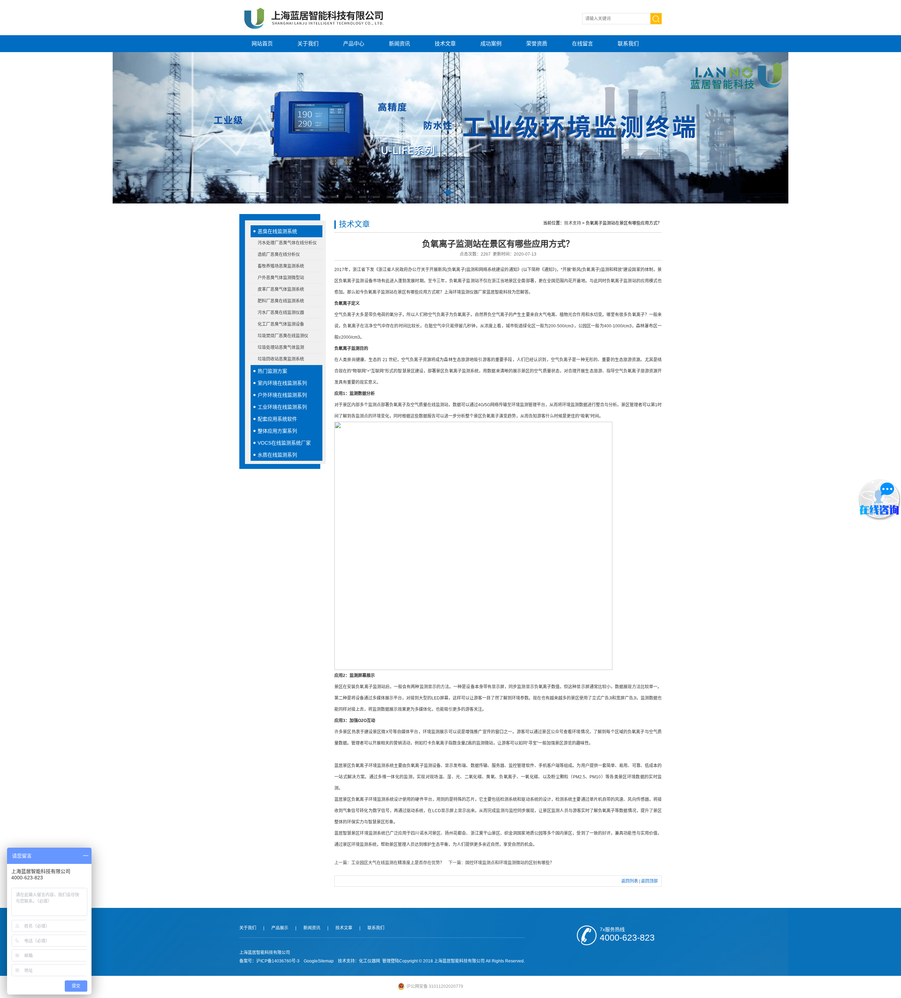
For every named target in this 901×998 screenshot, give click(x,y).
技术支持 (572, 223)
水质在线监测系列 (277, 455)
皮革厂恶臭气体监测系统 (281, 289)
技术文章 (445, 43)
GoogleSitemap (319, 961)
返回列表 (629, 881)
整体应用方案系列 (277, 431)
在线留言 (582, 43)
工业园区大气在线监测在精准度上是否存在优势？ (397, 862)
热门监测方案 (272, 371)
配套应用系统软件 (277, 419)
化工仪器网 (369, 961)
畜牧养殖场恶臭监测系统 (281, 266)
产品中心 (353, 43)
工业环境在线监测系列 (282, 407)
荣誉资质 (536, 43)
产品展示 (279, 927)
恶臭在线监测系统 (277, 231)
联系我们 (628, 43)
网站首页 (262, 43)
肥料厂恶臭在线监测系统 (281, 301)
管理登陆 (390, 961)
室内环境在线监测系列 (282, 383)
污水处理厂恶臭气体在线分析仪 (287, 242)
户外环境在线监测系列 (282, 395)
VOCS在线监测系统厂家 (284, 443)
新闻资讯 (399, 43)
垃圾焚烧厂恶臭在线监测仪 (283, 335)
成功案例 (491, 43)
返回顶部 (649, 881)
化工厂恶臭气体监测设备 (281, 324)
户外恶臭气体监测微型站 (281, 277)
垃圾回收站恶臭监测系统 (281, 359)
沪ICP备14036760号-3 (278, 961)
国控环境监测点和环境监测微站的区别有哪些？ (509, 862)
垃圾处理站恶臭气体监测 (281, 347)
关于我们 (308, 43)
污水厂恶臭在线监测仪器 (281, 312)
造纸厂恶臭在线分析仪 (279, 254)
